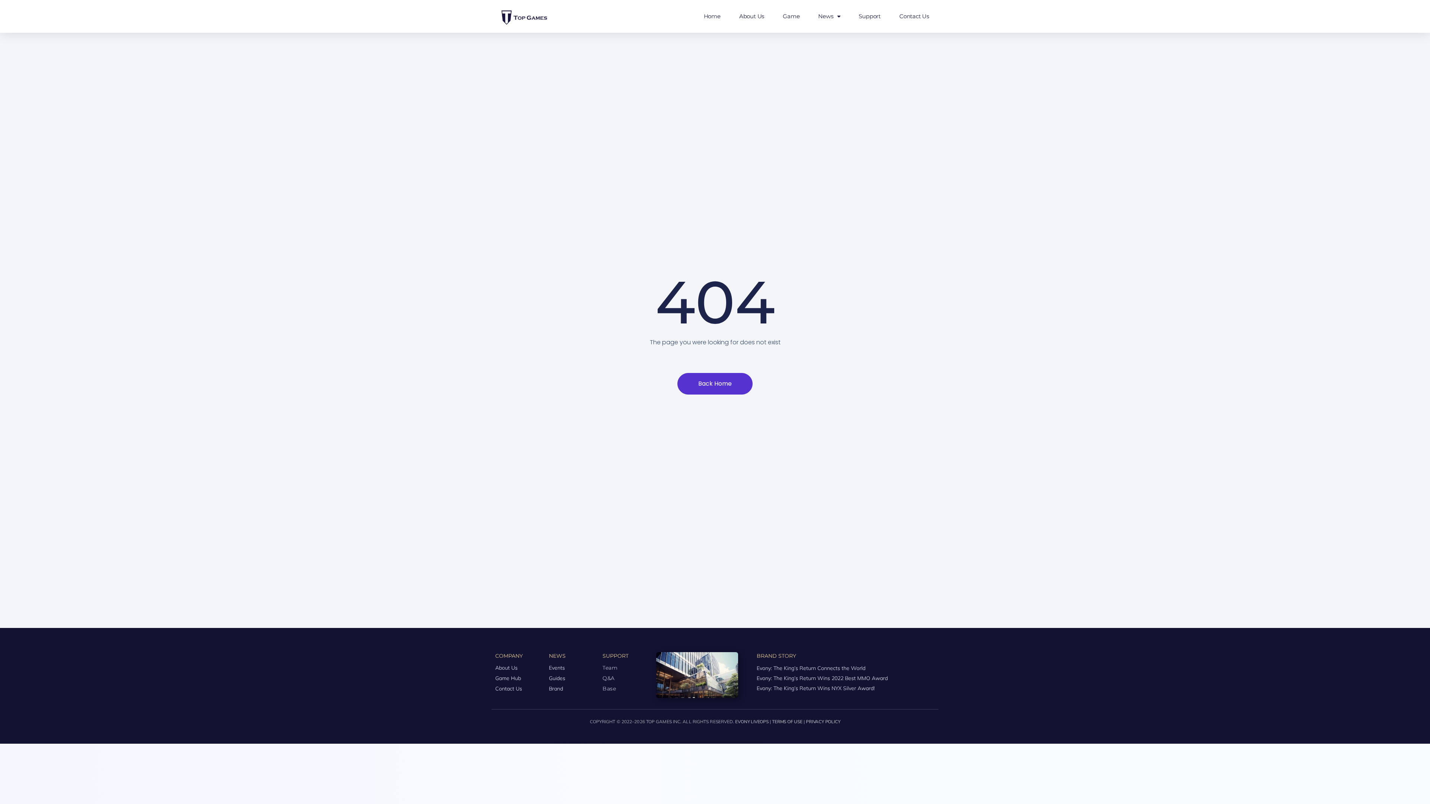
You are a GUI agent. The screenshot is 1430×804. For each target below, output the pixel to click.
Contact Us (914, 16)
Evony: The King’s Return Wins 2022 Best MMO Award (822, 678)
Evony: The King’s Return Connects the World (811, 668)
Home (712, 16)
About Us (751, 16)
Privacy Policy (823, 722)
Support (870, 16)
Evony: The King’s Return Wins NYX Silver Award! (816, 688)
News (825, 16)
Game (791, 16)
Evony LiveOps (751, 722)
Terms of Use (787, 722)
